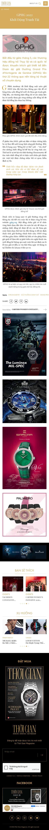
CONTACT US (11, 776)
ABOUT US (33, 3)
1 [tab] (20, 603)
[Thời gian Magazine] (6, 3)
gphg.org (13, 222)
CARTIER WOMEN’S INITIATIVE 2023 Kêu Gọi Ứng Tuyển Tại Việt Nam (25, 310)
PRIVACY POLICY (37, 776)
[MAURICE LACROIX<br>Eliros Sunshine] (36, 626)
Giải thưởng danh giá (30, 295)
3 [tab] (24, 603)
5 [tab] (28, 603)
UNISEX (5, 638)
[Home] (2, 9)
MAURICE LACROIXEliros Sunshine (34, 642)
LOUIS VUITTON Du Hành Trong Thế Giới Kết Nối (11, 642)
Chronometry (14, 295)
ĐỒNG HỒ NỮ (31, 638)
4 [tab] (26, 603)
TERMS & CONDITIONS (23, 776)
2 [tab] (22, 603)
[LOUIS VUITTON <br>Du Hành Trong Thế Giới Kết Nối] (13, 626)
